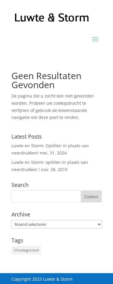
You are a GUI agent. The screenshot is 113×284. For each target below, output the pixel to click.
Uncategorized (26, 250)
